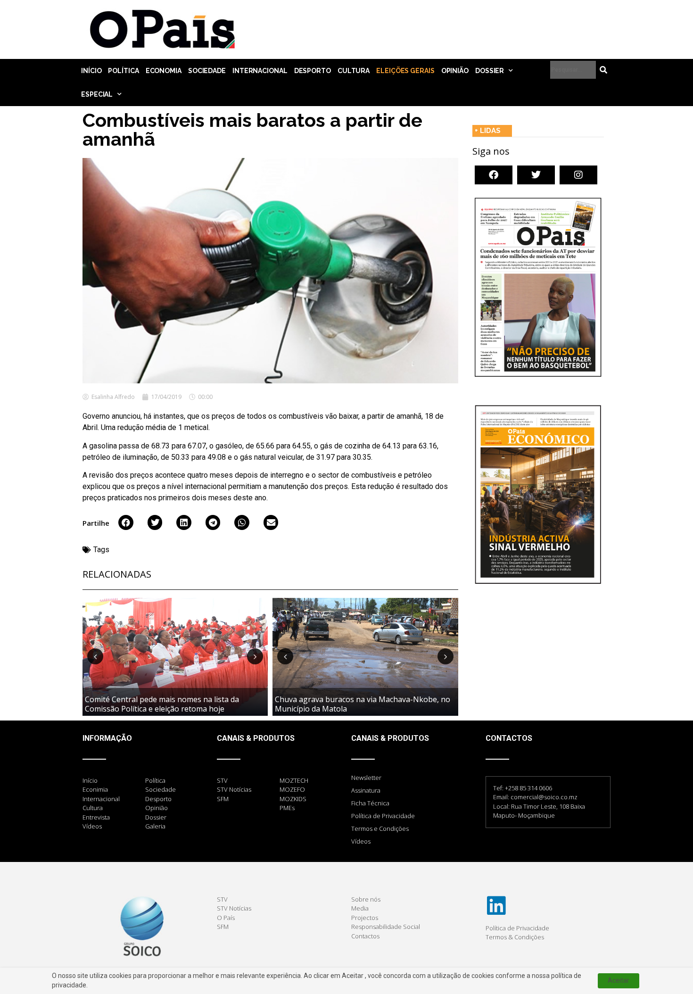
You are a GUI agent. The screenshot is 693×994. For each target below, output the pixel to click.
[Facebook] (493, 175)
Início (91, 71)
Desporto (312, 71)
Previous (95, 656)
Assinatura (365, 790)
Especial (97, 94)
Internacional (260, 71)
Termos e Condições (380, 828)
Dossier (489, 71)
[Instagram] (578, 175)
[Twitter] (536, 175)
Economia (164, 71)
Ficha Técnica (370, 803)
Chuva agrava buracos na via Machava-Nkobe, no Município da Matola (362, 703)
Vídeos (361, 841)
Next (255, 656)
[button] (125, 522)
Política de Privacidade (383, 816)
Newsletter (366, 777)
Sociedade (207, 71)
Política (123, 71)
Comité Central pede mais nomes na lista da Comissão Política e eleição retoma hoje (162, 703)
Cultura (354, 71)
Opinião (455, 71)
